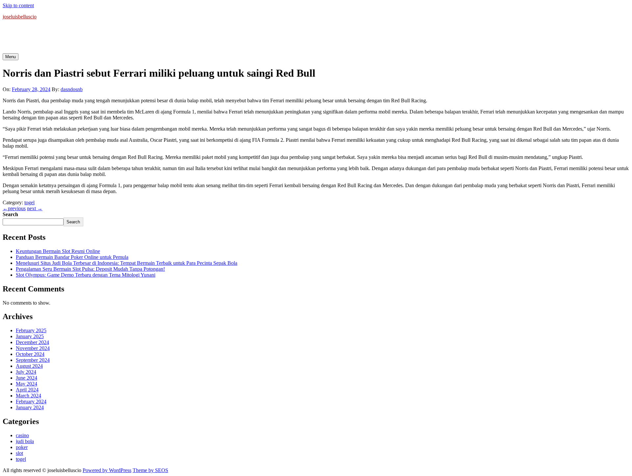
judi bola (25, 441)
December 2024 (32, 342)
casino (22, 435)
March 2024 (28, 395)
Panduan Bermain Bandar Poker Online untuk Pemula (72, 257)
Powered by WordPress (107, 470)
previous (14, 208)
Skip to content (18, 5)
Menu (10, 56)
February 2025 (31, 330)
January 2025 (30, 336)
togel (29, 202)
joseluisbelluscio (20, 16)
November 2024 (33, 348)
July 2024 (26, 372)
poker (22, 447)
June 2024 (26, 378)
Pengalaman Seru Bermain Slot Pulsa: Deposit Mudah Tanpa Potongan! (90, 269)
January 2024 (30, 407)
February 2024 (31, 401)
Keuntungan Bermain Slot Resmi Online (58, 251)
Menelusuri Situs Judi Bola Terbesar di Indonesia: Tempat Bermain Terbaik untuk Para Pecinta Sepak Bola (126, 263)
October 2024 (30, 354)
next (34, 208)
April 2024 (27, 389)
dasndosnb (72, 89)
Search (10, 214)
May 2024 (26, 384)
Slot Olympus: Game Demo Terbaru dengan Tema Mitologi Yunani (85, 275)
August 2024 (29, 366)
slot (19, 453)
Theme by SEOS (150, 470)
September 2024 (33, 360)
